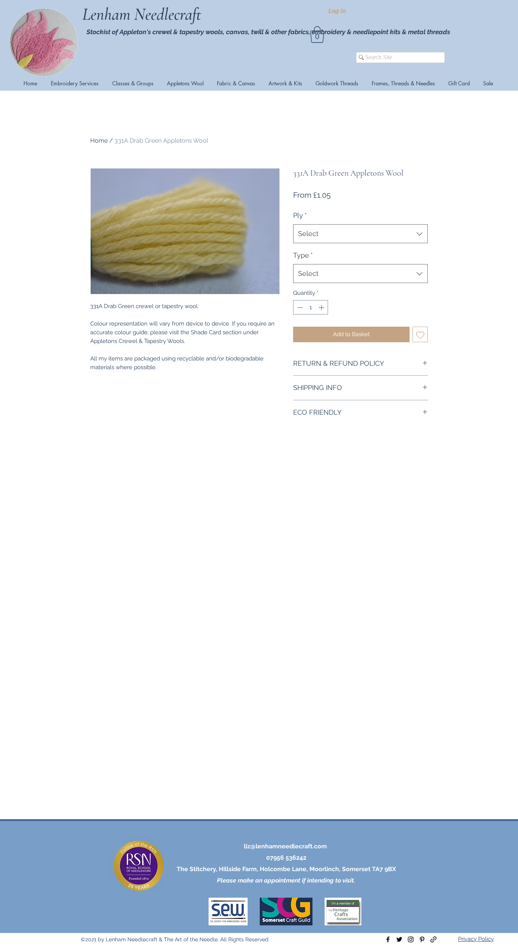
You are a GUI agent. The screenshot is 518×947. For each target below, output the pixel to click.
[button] (317, 34)
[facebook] (388, 939)
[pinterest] (422, 939)
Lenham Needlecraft (143, 14)
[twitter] (399, 939)
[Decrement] (299, 307)
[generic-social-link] (433, 939)
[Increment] (322, 307)
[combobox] (360, 233)
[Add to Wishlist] (420, 334)
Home (99, 140)
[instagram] (410, 939)
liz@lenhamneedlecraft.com (285, 846)
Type (303, 255)
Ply (300, 215)
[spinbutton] (311, 307)
